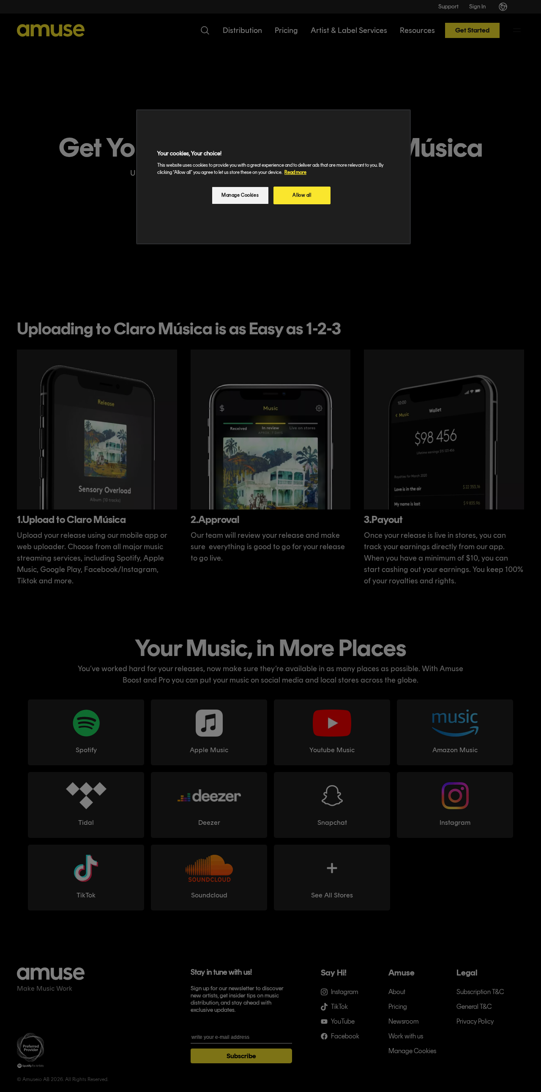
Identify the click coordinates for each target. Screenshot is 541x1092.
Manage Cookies (240, 195)
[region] (273, 177)
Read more (295, 172)
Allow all (301, 195)
